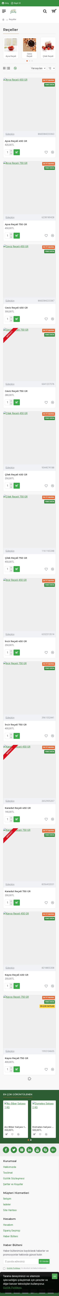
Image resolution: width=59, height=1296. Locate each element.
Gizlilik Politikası (12, 1287)
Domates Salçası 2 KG (43, 1127)
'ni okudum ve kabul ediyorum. (27, 1268)
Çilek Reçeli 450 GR (16, 474)
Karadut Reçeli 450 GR (18, 808)
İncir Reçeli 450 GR (16, 641)
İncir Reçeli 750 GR (16, 724)
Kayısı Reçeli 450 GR (16, 974)
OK (54, 1276)
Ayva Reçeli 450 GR (16, 141)
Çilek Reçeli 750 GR (16, 558)
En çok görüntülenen (17, 1094)
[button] (27, 61)
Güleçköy (10, 134)
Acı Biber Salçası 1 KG (15, 1127)
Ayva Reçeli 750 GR (16, 224)
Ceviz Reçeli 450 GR (16, 307)
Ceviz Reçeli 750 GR (16, 391)
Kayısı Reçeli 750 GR (16, 1058)
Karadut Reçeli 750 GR (18, 891)
